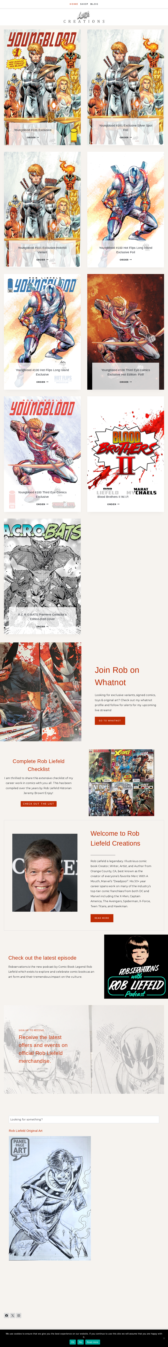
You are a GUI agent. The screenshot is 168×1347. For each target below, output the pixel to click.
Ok (72, 1342)
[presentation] (42, 87)
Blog (94, 4)
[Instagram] (18, 1315)
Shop (84, 4)
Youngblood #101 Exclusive (33, 130)
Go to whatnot (110, 720)
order (32, 137)
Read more (92, 1342)
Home (74, 4)
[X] (12, 1315)
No (80, 1342)
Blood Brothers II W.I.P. (113, 496)
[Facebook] (6, 1315)
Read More (102, 918)
